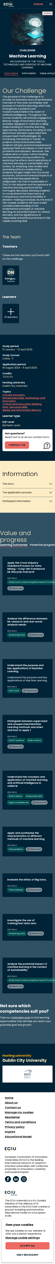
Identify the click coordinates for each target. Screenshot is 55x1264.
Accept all (27, 1245)
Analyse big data (17, 635)
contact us (17, 445)
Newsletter (12, 1117)
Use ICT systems (16, 740)
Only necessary (27, 1255)
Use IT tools (14, 690)
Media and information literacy (21, 410)
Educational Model (18, 1136)
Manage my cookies (19, 1112)
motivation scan (21, 1017)
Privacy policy (15, 1127)
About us (11, 1103)
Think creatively (16, 889)
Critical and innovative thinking (22, 404)
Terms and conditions (20, 1122)
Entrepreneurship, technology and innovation (23, 400)
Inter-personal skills (14, 407)
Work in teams (34, 740)
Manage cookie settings (23, 1238)
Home (9, 1098)
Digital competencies (19, 802)
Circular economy (13, 395)
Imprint (10, 1132)
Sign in (38, 4)
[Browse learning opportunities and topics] (50, 4)
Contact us (13, 1107)
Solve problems (16, 849)
